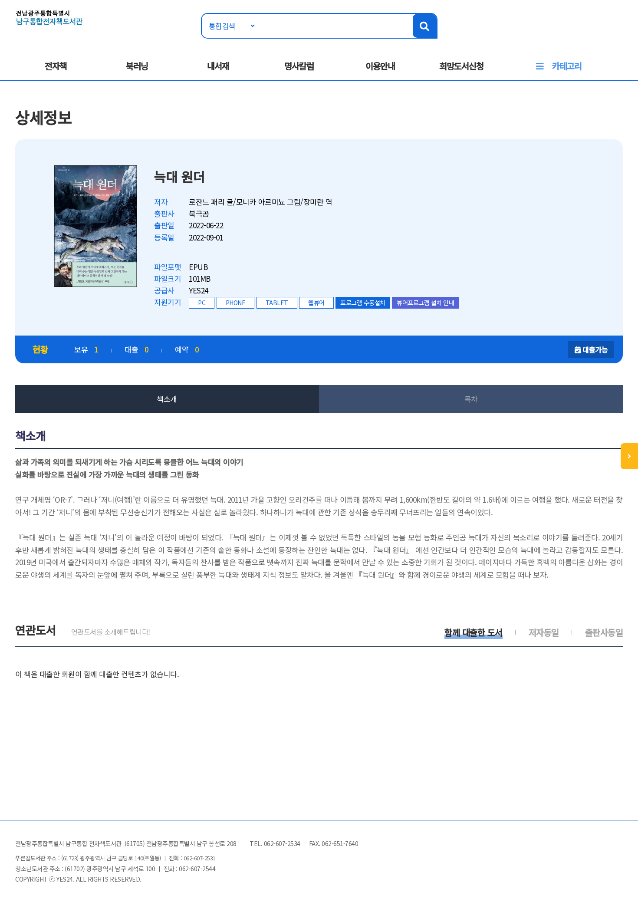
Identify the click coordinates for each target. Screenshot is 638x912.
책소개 (167, 398)
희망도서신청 (461, 65)
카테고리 (567, 65)
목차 (471, 398)
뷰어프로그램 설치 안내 (425, 302)
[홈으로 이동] (49, 16)
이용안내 (380, 65)
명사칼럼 (299, 65)
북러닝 (137, 65)
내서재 (218, 65)
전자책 (56, 65)
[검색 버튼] (425, 26)
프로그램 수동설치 (362, 302)
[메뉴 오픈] (629, 456)
